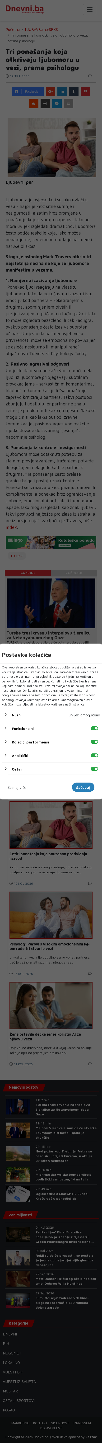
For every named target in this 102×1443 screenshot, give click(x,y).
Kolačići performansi (30, 742)
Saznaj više (17, 787)
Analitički (20, 755)
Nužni (17, 715)
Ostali (17, 769)
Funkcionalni (23, 728)
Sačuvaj (83, 787)
